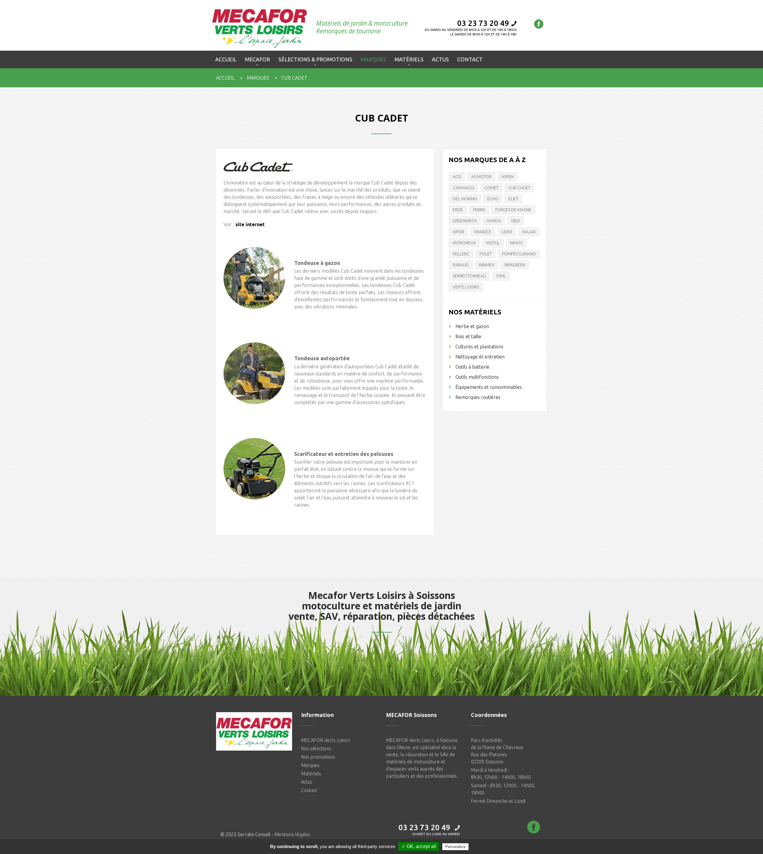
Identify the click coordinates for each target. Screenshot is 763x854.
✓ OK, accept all (418, 846)
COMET (491, 187)
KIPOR (458, 231)
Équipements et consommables (488, 387)
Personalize (455, 846)
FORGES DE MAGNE (513, 209)
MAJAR (529, 231)
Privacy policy (484, 846)
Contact (309, 790)
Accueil (225, 77)
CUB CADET (519, 187)
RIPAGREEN (515, 265)
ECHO (492, 198)
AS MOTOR (481, 176)
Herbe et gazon (472, 326)
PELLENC (461, 253)
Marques (258, 77)
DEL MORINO (465, 198)
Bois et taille (468, 336)
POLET (486, 253)
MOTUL (493, 242)
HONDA (494, 220)
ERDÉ (458, 209)
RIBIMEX (486, 265)
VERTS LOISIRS (466, 287)
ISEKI (515, 220)
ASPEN (508, 176)
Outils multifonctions (477, 377)
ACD (457, 176)
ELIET (513, 198)
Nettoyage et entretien (480, 356)
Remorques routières (477, 397)
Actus (306, 782)
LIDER (506, 231)
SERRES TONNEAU (469, 276)
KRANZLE (482, 231)
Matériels (311, 773)
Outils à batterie (472, 366)
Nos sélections (316, 748)
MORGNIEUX (464, 242)
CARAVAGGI (463, 187)
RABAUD (461, 265)
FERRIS (479, 209)
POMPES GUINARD (519, 253)
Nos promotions (318, 757)
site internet (250, 224)
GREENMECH (465, 220)
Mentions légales (292, 834)
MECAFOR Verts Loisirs (325, 740)
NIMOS (516, 242)
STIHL (501, 276)
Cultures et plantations (479, 346)
